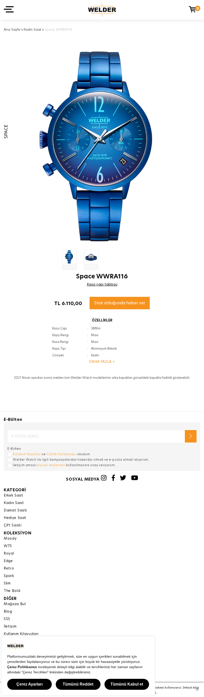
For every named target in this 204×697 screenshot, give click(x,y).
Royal (9, 553)
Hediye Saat (15, 517)
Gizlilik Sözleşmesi (61, 454)
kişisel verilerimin (51, 465)
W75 (8, 545)
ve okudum (51, 454)
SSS (7, 618)
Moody (10, 538)
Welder (102, 10)
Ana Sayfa (12, 29)
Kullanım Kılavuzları (21, 633)
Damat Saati (15, 510)
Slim (7, 583)
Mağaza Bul (15, 603)
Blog (8, 611)
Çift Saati (13, 525)
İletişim (10, 626)
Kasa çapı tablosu (102, 284)
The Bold (12, 590)
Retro (9, 568)
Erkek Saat (13, 495)
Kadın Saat (32, 29)
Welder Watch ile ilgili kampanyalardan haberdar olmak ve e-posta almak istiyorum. (81, 459)
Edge (8, 560)
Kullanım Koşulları (27, 454)
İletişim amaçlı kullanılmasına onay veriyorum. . (65, 465)
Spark (9, 575)
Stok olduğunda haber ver (119, 303)
